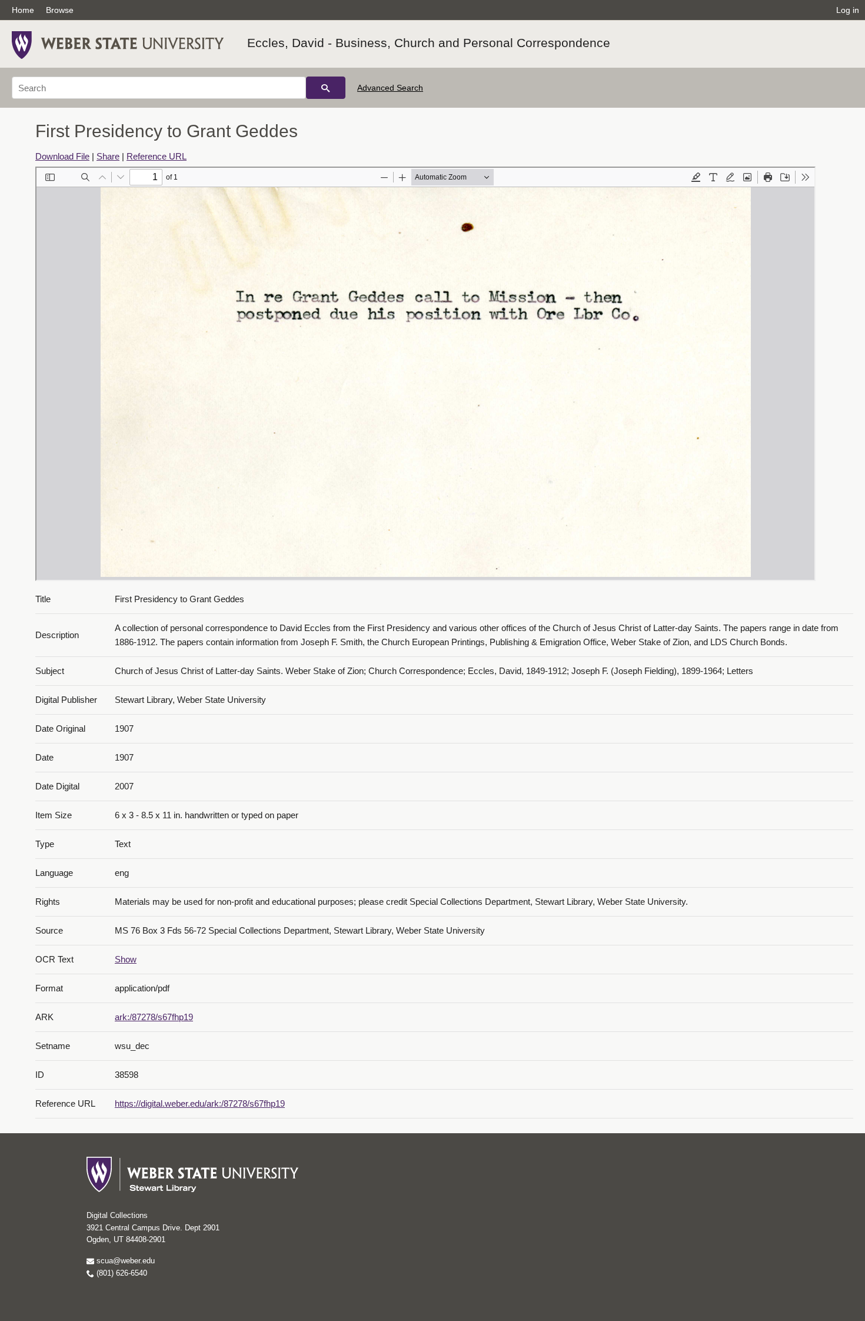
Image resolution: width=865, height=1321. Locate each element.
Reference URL (157, 156)
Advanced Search (390, 87)
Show (126, 959)
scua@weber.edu (124, 1260)
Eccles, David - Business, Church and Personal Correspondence (428, 42)
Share (108, 156)
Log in (847, 10)
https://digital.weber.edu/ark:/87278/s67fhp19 (200, 1103)
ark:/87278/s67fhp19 (154, 1017)
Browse (60, 10)
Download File (62, 156)
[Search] (325, 88)
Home (23, 10)
